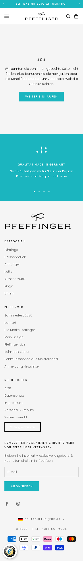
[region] (41, 163)
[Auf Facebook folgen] (6, 504)
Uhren (9, 293)
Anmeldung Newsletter (22, 366)
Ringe (8, 286)
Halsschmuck (15, 257)
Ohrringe (11, 250)
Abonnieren (22, 486)
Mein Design (13, 337)
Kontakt (10, 322)
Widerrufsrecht (15, 417)
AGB (7, 388)
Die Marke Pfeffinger (19, 330)
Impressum (13, 403)
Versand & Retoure (19, 410)
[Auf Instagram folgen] (18, 504)
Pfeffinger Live (14, 344)
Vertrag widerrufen (22, 427)
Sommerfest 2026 (18, 315)
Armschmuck (14, 279)
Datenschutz (14, 395)
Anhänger (12, 264)
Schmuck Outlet (16, 351)
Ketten (9, 271)
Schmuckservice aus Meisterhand (31, 359)
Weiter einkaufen (41, 96)
